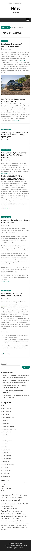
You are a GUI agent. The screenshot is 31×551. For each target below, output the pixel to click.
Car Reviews (5, 519)
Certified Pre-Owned (23, 518)
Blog (4, 438)
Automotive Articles (8, 426)
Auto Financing (24, 495)
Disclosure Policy (6, 488)
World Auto (4, 529)
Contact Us (4, 486)
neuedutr (14, 523)
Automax (5, 420)
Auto (4, 405)
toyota (24, 525)
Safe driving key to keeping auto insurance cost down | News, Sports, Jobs (14, 134)
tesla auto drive (14, 525)
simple (9, 525)
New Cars (19, 523)
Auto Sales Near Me (8, 417)
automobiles (13, 504)
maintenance (3, 523)
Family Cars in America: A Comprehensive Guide (11, 45)
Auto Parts (6, 414)
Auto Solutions (15, 514)
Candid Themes (19, 548)
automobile (16, 500)
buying (23, 514)
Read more (17, 120)
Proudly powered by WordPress (13, 546)
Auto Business (7, 408)
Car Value (5, 447)
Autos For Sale (7, 435)
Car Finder (5, 444)
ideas (24, 521)
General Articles (7, 458)
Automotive (6, 423)
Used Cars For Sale (8, 470)
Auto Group (4, 497)
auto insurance (5, 173)
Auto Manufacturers (15, 497)
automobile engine (5, 504)
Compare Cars (7, 453)
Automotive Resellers (18, 511)
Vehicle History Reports (23, 527)
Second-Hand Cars (4, 525)
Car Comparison (7, 441)
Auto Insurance (7, 411)
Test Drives (20, 525)
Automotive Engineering (9, 429)
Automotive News (8, 432)
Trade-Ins (2, 527)
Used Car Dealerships (9, 464)
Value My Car (6, 476)
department (10, 521)
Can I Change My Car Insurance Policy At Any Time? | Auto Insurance (14, 155)
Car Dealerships (16, 516)
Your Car (10, 529)
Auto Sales (5, 514)
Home (3, 484)
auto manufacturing (5, 500)
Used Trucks (6, 473)
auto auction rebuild (8, 495)
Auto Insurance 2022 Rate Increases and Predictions (11, 295)
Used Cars (5, 467)
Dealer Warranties (4, 521)
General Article (7, 456)
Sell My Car (6, 461)
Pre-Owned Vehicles (26, 523)
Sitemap (3, 490)
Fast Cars (20, 521)
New (15, 8)
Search (4, 364)
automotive (21, 60)
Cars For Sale (6, 450)
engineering (14, 521)
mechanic (9, 523)
